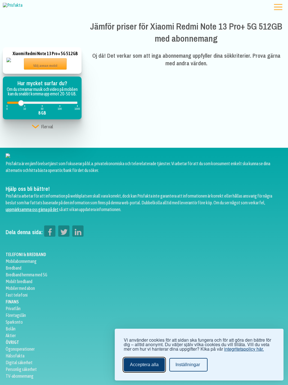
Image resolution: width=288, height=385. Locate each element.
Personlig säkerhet (21, 369)
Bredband (13, 267)
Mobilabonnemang (21, 261)
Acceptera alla (144, 364)
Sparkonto (14, 321)
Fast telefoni (17, 294)
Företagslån (16, 315)
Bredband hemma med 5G (26, 274)
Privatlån (13, 308)
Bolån (10, 328)
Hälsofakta (15, 355)
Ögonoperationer (20, 349)
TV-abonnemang (19, 376)
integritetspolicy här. (244, 349)
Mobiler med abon (20, 288)
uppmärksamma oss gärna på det (32, 209)
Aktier (11, 335)
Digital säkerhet (19, 362)
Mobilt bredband (19, 281)
